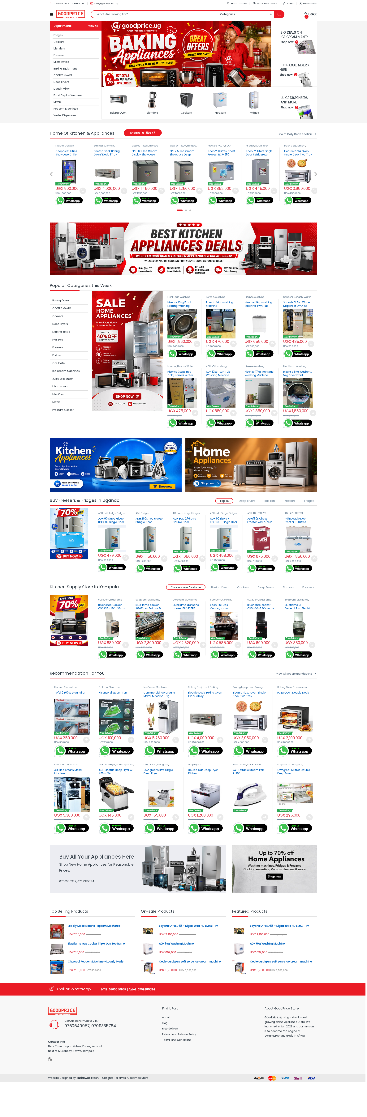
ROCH (183, 145)
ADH (208, 366)
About (166, 1017)
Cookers (59, 42)
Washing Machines (216, 298)
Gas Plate (58, 363)
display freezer (101, 145)
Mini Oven (58, 394)
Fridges (58, 35)
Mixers (58, 102)
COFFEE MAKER (63, 75)
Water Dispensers (65, 115)
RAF (245, 764)
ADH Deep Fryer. (124, 764)
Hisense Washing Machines (255, 298)
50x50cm (103, 599)
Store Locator (239, 3)
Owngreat (162, 764)
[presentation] (51, 174)
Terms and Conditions (176, 1040)
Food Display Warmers (68, 95)
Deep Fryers (61, 82)
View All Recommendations (294, 673)
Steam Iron (70, 687)
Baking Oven (291, 145)
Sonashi (288, 297)
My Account (310, 3)
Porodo (210, 297)
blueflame (116, 599)
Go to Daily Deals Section (295, 134)
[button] (180, 210)
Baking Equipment (65, 68)
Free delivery (170, 1028)
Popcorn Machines (66, 109)
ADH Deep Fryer (107, 764)
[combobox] (154, 14)
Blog (164, 1023)
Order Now (85, 191)
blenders (59, 48)
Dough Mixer (62, 89)
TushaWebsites (86, 1078)
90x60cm (141, 599)
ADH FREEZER (259, 513)
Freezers (59, 55)
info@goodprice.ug (106, 3)
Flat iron (57, 340)
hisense (171, 366)
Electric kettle (61, 332)
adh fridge (110, 513)
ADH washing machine (216, 367)
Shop (290, 3)
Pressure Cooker (63, 410)
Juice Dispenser (62, 379)
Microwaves (61, 62)
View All (93, 26)
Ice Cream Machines (66, 371)
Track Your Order (267, 3)
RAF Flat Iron (254, 764)
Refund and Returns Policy (179, 1034)
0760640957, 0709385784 (69, 3)
